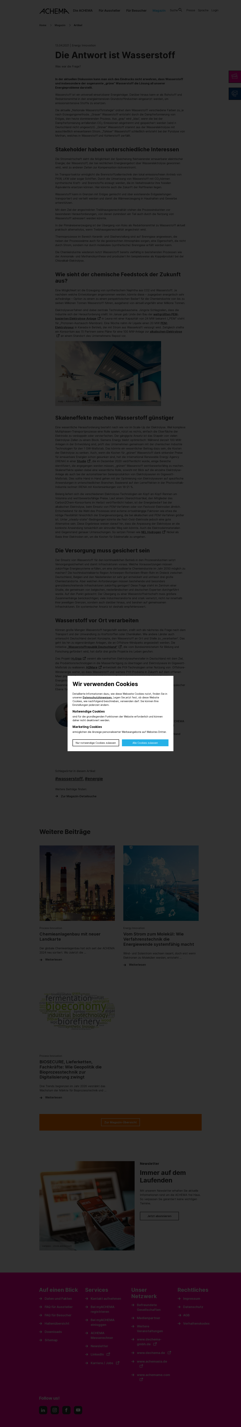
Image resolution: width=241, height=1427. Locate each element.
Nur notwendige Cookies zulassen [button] (96, 742)
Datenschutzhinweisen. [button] (97, 697)
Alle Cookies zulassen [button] (145, 742)
